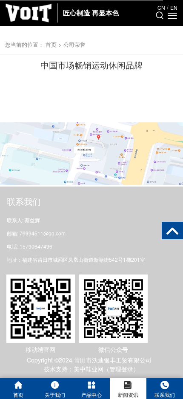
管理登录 (121, 369)
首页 (51, 44)
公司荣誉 (74, 44)
